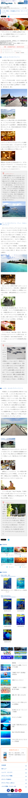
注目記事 (3, 765)
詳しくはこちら (24, 556)
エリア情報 (6, 6)
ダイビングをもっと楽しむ (8, 782)
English (20, 1)
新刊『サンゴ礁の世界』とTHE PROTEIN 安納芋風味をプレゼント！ (17, 754)
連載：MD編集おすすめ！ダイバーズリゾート (9, 8)
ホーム (1, 6)
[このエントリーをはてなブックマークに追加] (8, 16)
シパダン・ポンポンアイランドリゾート (8, 52)
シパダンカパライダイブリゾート (7, 49)
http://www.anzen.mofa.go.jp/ (7, 44)
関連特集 (17, 52)
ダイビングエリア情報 (6, 775)
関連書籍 (22, 52)
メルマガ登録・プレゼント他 (8, 786)
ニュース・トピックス (6, 772)
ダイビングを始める (6, 779)
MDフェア (3, 768)
